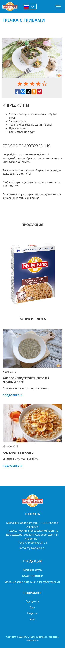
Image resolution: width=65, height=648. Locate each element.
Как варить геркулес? (18, 452)
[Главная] (10, 6)
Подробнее (10, 395)
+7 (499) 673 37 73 (36, 542)
